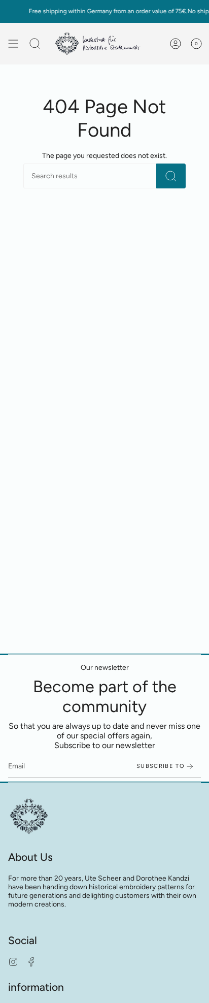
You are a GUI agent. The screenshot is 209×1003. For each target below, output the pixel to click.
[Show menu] (13, 43)
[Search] (171, 176)
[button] (35, 43)
